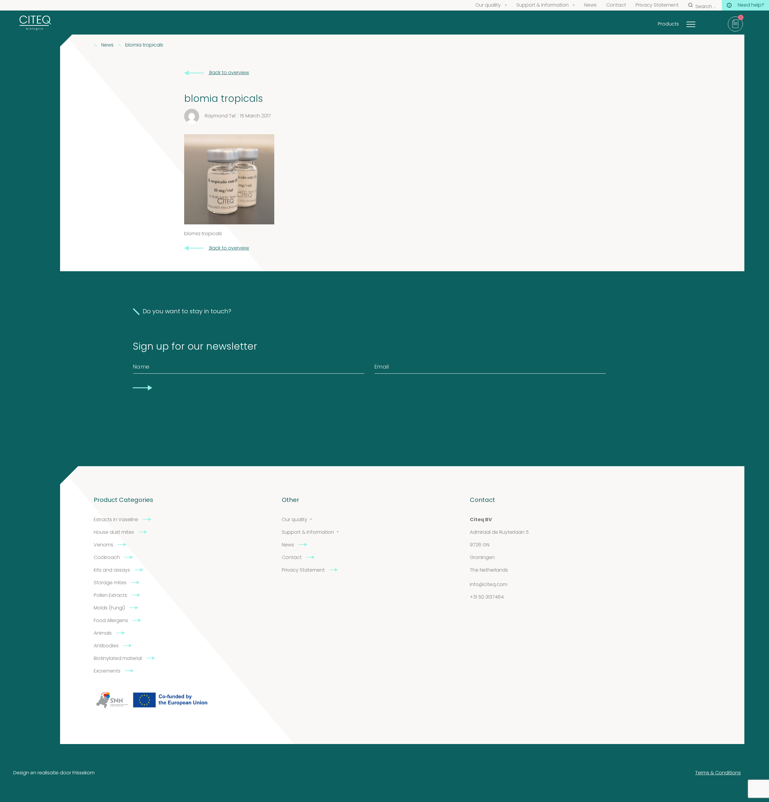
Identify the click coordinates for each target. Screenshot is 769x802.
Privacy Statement (657, 5)
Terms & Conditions (718, 773)
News (590, 5)
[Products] (698, 22)
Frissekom (83, 773)
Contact (616, 5)
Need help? (751, 5)
